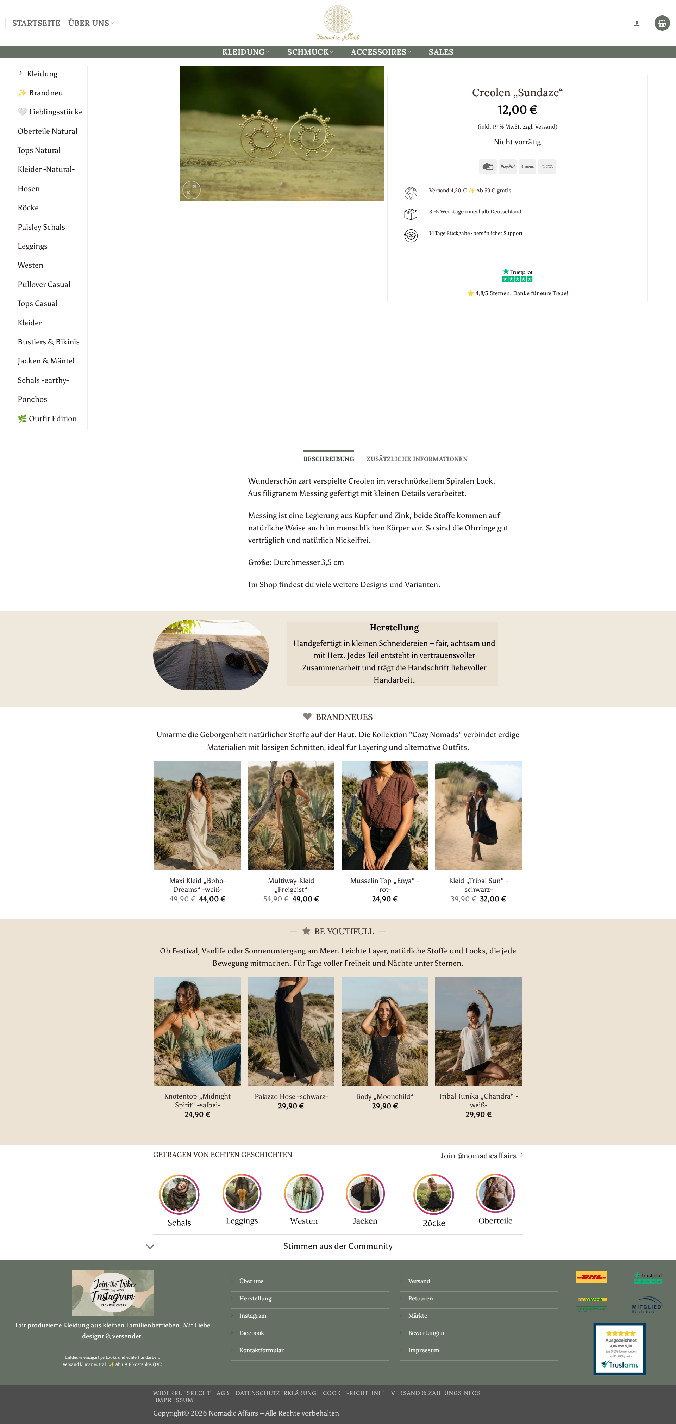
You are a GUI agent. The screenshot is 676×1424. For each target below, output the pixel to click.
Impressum (423, 1350)
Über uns (251, 1281)
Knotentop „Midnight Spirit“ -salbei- (197, 1100)
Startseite (36, 23)
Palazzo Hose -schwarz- (291, 1096)
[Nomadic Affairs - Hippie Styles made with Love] (338, 22)
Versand (419, 1281)
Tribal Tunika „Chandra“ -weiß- (478, 1100)
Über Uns (88, 23)
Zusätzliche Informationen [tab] (417, 459)
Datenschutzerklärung (276, 1393)
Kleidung (243, 52)
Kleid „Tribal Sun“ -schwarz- (478, 885)
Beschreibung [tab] (328, 459)
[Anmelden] (636, 23)
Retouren (420, 1298)
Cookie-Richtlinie (353, 1393)
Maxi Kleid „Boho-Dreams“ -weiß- (197, 885)
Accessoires (378, 52)
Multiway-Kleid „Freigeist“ (291, 885)
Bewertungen (426, 1332)
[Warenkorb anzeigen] (662, 23)
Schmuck (307, 52)
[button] (191, 190)
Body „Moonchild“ (385, 1096)
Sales (441, 52)
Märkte (417, 1315)
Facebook (251, 1332)
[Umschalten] (150, 1247)
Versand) (546, 126)
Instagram (253, 1315)
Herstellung (255, 1298)
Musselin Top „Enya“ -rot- (384, 885)
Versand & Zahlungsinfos (436, 1393)
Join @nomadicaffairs (479, 1156)
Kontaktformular (261, 1350)
